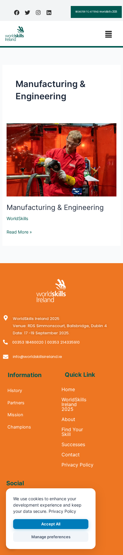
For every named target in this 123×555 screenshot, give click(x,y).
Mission (15, 414)
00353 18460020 (28, 342)
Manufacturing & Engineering (55, 207)
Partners (15, 402)
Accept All (50, 524)
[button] (108, 34)
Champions (19, 427)
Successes (73, 444)
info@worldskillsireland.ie (37, 356)
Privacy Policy (77, 465)
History (14, 390)
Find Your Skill (72, 431)
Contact (70, 455)
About (68, 419)
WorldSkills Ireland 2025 (73, 404)
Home (68, 389)
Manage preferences (50, 536)
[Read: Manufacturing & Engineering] (61, 159)
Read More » (19, 231)
